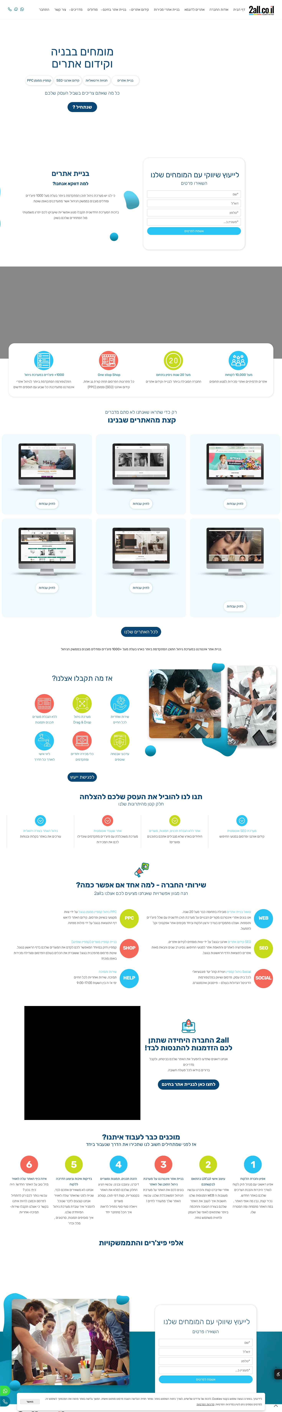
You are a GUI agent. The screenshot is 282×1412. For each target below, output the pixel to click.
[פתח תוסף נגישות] (278, 1374)
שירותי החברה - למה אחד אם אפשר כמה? (141, 885)
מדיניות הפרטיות (205, 1404)
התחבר (44, 9)
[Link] (16, 6)
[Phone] (9, 6)
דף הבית (239, 9)
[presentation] (271, 1270)
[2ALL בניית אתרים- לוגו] (261, 9)
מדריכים (76, 9)
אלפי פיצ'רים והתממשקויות (141, 1243)
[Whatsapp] (22, 6)
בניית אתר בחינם (114, 9)
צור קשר (60, 9)
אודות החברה (218, 9)
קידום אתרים (140, 9)
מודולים (92, 9)
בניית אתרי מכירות (167, 9)
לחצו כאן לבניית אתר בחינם (188, 1084)
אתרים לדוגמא (194, 9)
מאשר (29, 1401)
